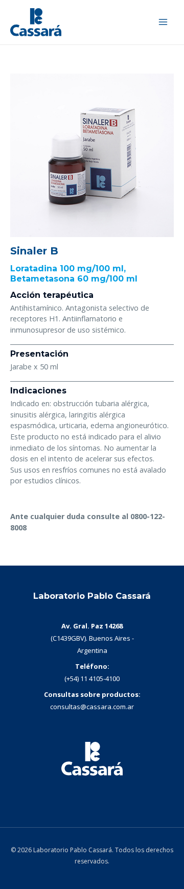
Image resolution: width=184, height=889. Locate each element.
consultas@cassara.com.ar (92, 706)
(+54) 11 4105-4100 (92, 678)
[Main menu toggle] (163, 22)
